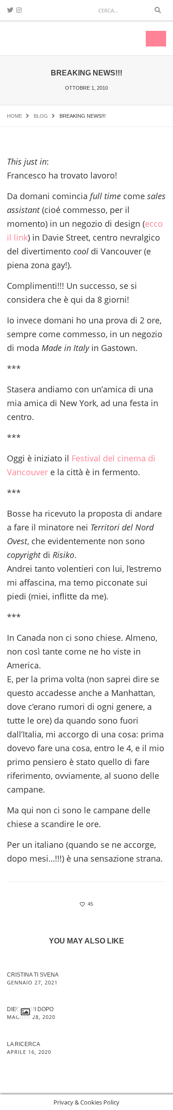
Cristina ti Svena (33, 975)
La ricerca (23, 1044)
